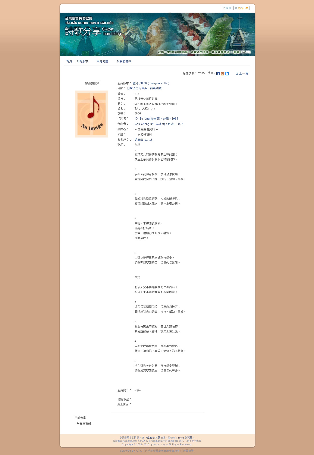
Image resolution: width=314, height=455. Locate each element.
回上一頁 (242, 73)
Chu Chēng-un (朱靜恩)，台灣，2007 (159, 124)
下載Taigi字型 (152, 437)
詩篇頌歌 (156, 88)
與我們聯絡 (124, 61)
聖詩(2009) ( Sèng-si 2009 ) (151, 83)
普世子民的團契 (137, 88)
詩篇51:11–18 (144, 139)
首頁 (69, 61)
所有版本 (82, 61)
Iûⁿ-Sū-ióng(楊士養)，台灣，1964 (156, 118)
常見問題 (102, 61)
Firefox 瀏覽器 (184, 437)
